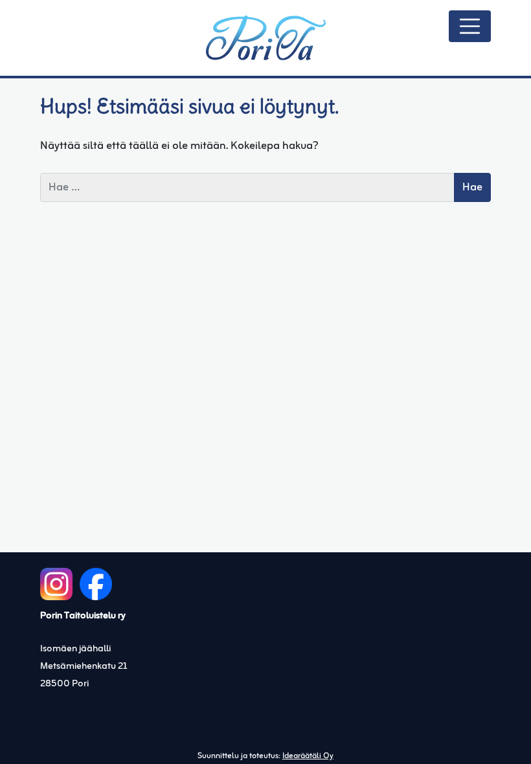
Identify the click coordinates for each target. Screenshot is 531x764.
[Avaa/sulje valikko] (470, 26)
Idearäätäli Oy (307, 756)
